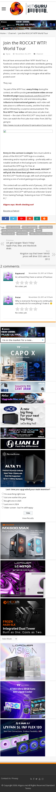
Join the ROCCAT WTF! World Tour (18, 230)
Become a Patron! (11, 210)
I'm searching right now (14, 494)
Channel (12, 33)
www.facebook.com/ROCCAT (32, 95)
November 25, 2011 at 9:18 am (41, 273)
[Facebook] (34, 779)
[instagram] (42, 779)
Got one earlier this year (15, 497)
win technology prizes (41, 234)
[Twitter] (36, 779)
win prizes (22, 234)
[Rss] (31, 779)
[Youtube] (39, 779)
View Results (28, 518)
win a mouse (8, 234)
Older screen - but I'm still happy (18, 507)
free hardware (29, 227)
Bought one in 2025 (12, 500)
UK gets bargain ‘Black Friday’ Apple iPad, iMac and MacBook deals (21, 244)
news (39, 230)
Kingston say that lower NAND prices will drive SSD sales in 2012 (35, 255)
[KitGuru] (28, 7)
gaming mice (46, 227)
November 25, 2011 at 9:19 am (41, 297)
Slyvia (8, 54)
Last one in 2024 (11, 504)
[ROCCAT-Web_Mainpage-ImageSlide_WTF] (28, 138)
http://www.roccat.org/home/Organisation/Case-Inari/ (27, 125)
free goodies (13, 227)
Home (3, 33)
